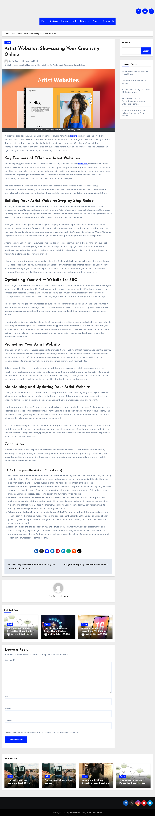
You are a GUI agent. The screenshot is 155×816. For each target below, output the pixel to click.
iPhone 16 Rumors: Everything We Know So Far (93, 631)
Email (8, 709)
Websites (83, 163)
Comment (10, 660)
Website (8, 721)
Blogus (85, 812)
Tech (74, 21)
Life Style (84, 21)
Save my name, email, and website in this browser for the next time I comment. (43, 732)
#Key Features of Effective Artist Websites (66, 65)
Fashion (65, 21)
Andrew (14, 634)
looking (74, 136)
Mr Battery (16, 61)
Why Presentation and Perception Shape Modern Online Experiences (20, 631)
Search (126, 43)
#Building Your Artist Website (34, 65)
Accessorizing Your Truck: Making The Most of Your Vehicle (134, 113)
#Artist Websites (14, 65)
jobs (10, 776)
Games (96, 21)
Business (54, 21)
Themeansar (97, 812)
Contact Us (108, 21)
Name (8, 696)
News (43, 21)
